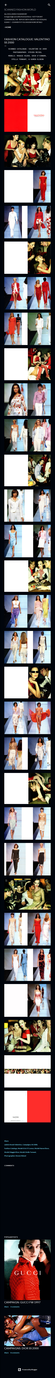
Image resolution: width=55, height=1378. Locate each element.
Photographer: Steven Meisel (15, 1156)
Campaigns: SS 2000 (30, 1145)
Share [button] (6, 1141)
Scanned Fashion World (20, 9)
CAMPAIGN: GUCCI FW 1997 (22, 1302)
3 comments (14, 1307)
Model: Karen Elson (42, 1148)
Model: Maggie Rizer (11, 1152)
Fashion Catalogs (10, 1148)
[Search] (49, 4)
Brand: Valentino (16, 1145)
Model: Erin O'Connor (26, 1148)
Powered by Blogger (29, 1370)
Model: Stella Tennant (28, 1152)
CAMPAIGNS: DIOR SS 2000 (21, 1348)
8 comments (14, 1353)
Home (8, 27)
